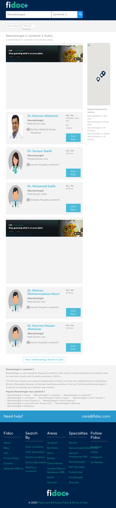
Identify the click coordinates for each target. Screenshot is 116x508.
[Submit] (80, 14)
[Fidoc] (17, 5)
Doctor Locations (35, 457)
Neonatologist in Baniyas (67, 403)
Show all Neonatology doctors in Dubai (44, 359)
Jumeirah (52, 443)
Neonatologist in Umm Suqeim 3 (59, 401)
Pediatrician (75, 472)
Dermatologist (77, 462)
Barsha (51, 458)
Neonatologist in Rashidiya (20, 406)
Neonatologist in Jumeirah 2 (21, 398)
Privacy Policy (11, 458)
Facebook (96, 447)
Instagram (96, 457)
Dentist (73, 443)
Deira (50, 453)
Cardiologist (76, 477)
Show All (52, 482)
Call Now (73, 138)
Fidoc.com (44, 502)
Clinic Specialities (35, 452)
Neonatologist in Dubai (18, 395)
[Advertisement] (44, 85)
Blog (6, 448)
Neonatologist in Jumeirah (47, 395)
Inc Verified (97, 462)
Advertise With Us (13, 468)
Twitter (94, 452)
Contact (8, 463)
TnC (6, 453)
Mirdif (50, 477)
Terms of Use (79, 502)
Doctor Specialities (36, 462)
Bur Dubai (52, 448)
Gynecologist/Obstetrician (83, 448)
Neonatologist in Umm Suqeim (54, 398)
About (7, 443)
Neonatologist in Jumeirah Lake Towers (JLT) (29, 403)
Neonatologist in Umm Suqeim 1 (89, 398)
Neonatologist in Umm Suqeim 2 (23, 401)
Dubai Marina (55, 463)
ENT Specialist (77, 467)
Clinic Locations (34, 447)
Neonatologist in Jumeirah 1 (77, 395)
